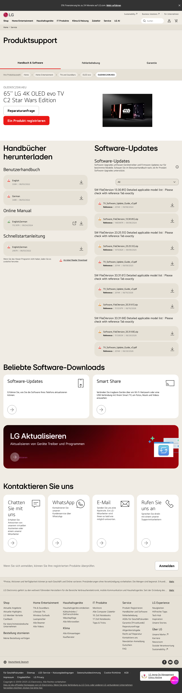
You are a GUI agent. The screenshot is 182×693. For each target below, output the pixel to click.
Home (5, 27)
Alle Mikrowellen (71, 621)
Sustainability (129, 14)
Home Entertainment (22, 20)
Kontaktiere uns (130, 637)
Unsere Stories (159, 622)
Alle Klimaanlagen (71, 633)
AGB (126, 672)
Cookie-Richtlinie (112, 672)
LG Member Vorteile (13, 615)
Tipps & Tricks (99, 622)
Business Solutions (149, 14)
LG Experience (160, 602)
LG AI (117, 20)
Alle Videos (38, 626)
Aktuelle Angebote (12, 608)
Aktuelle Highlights (12, 611)
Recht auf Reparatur (132, 634)
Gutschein (127, 645)
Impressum (8, 677)
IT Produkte (63, 20)
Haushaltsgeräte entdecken (76, 608)
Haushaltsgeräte (45, 20)
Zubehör (96, 20)
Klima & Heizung (80, 20)
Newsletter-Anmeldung (133, 641)
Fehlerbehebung (129, 615)
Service (107, 20)
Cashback (8, 619)
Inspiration (157, 619)
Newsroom (157, 642)
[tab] (30, 63)
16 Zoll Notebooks (102, 615)
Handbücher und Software (134, 611)
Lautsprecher (39, 619)
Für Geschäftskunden (13, 672)
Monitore (97, 608)
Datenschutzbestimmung (89, 672)
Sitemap (31, 672)
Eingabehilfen (23, 677)
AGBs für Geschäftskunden (135, 619)
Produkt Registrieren (132, 608)
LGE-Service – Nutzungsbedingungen (56, 672)
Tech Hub (156, 615)
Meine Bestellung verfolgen (16, 638)
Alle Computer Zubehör (104, 611)
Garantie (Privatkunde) (133, 622)
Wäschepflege (69, 618)
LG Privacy (39, 677)
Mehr (171, 581)
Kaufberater (69, 637)
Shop (6, 20)
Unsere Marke (159, 634)
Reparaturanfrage (130, 626)
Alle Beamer (39, 622)
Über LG (157, 629)
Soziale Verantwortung (163, 645)
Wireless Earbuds (41, 615)
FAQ (124, 648)
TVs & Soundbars (41, 608)
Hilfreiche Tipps (159, 611)
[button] (152, 20)
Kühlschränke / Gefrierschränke (70, 613)
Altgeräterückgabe (131, 630)
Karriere (156, 638)
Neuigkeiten (158, 608)
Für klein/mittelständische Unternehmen (15, 625)
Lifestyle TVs (39, 611)
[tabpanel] (91, 268)
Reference (107, 207)
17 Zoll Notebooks (101, 619)
